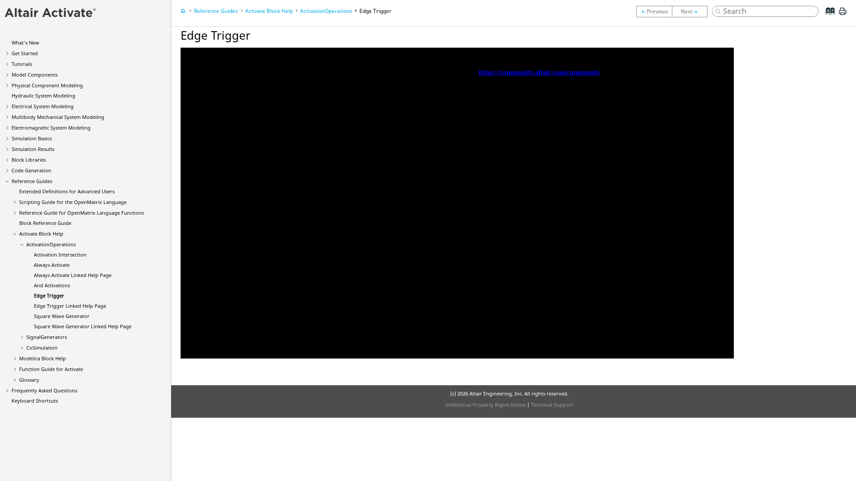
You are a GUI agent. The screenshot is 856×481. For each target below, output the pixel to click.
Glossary (29, 379)
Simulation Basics (32, 138)
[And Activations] (654, 11)
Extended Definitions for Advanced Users (67, 191)
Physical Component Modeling (47, 85)
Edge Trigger (49, 295)
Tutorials (22, 64)
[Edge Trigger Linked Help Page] (692, 11)
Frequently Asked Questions (44, 390)
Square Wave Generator (62, 316)
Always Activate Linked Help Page (72, 275)
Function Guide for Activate (51, 369)
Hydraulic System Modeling (43, 95)
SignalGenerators (46, 337)
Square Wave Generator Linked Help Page (83, 326)
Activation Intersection (60, 254)
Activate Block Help (41, 233)
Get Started (25, 53)
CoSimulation (42, 347)
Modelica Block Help (42, 358)
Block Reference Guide (45, 223)
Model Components (35, 74)
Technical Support (552, 404)
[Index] (827, 18)
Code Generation (31, 170)
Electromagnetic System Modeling (51, 127)
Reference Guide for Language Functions (81, 212)
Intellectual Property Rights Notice (485, 404)
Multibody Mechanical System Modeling (58, 117)
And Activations (52, 285)
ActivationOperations (51, 244)
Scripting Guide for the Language (73, 202)
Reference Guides (32, 181)
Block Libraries (29, 159)
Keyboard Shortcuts (35, 400)
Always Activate (52, 264)
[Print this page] (843, 15)
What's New (25, 42)
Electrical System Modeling (43, 106)
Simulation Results (33, 149)
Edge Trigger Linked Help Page (70, 305)
